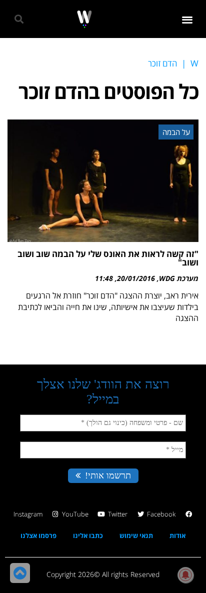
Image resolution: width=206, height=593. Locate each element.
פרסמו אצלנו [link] (38, 535)
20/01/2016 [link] (136, 278)
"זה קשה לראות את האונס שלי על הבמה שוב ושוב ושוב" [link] (108, 258)
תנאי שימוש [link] (136, 535)
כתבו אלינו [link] (88, 535)
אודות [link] (178, 535)
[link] (84, 19)
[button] (187, 19)
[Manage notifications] (186, 575)
